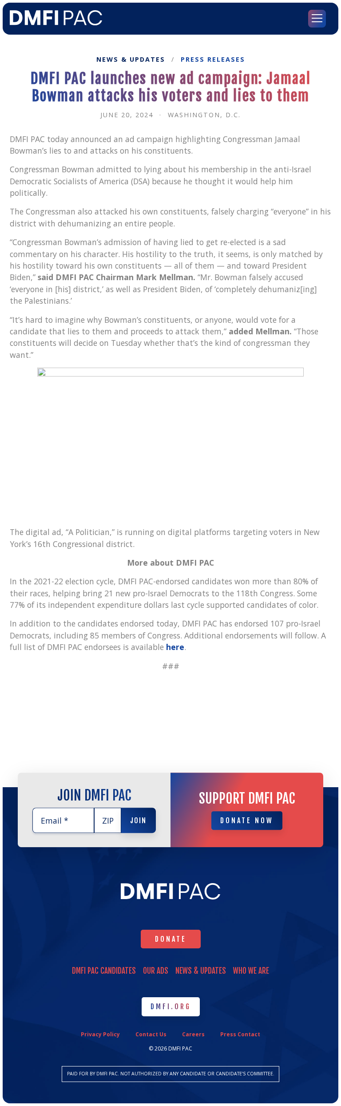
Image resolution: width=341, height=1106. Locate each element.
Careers (193, 1034)
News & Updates (130, 59)
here (175, 647)
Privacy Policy (100, 1034)
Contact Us (151, 1034)
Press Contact (240, 1034)
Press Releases (213, 59)
